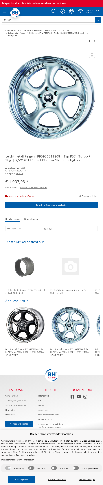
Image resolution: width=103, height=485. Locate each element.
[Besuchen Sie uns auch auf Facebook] (72, 397)
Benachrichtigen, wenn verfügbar (51, 205)
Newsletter (10, 410)
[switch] (8, 468)
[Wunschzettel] (71, 11)
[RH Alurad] (15, 13)
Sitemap (41, 405)
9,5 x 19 (19, 173)
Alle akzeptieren (21, 479)
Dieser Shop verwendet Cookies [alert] (51, 434)
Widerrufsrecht (45, 419)
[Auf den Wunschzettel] (92, 56)
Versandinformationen (15, 405)
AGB (39, 400)
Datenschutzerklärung (11, 459)
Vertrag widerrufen (19, 424)
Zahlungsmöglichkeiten (16, 400)
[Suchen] (98, 20)
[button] (53, 11)
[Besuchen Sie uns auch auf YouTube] (79, 397)
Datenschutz (43, 396)
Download (10, 414)
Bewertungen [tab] (31, 219)
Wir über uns (11, 396)
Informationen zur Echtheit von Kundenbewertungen (50, 425)
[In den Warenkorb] (7, 49)
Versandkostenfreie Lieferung (33, 187)
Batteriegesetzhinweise (48, 414)
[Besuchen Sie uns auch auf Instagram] (85, 397)
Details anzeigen (87, 479)
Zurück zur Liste (14, 30)
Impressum (43, 410)
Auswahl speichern (57, 479)
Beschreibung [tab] (12, 219)
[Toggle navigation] (4, 8)
